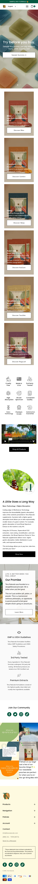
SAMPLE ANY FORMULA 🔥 (19, 1)
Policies (6, 817)
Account (6, 823)
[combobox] (12, 6)
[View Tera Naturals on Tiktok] (27, 714)
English (10, 6)
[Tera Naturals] (4, 6)
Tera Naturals (10, 870)
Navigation (7, 810)
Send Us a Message (9, 841)
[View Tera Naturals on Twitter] (15, 714)
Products (6, 804)
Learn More (19, 612)
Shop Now (19, 554)
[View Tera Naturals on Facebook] (9, 714)
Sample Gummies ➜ (19, 55)
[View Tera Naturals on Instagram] (21, 714)
